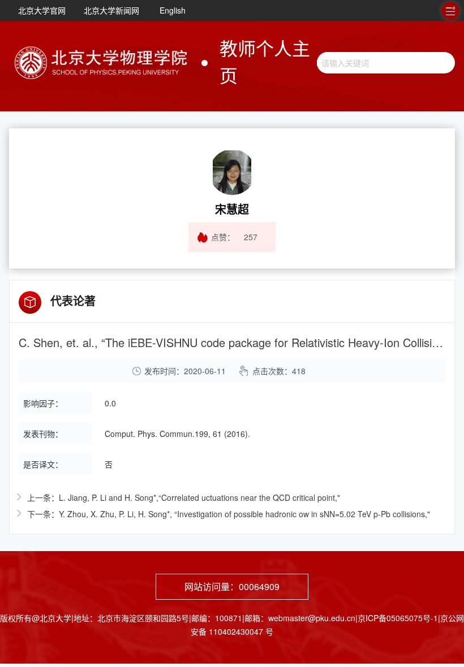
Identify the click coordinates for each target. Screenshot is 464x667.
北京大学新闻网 (111, 10)
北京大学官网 (42, 10)
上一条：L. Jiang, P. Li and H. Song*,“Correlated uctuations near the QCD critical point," (183, 497)
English (173, 10)
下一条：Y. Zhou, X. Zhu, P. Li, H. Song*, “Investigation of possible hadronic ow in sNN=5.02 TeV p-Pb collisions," (228, 513)
